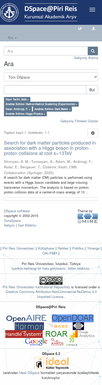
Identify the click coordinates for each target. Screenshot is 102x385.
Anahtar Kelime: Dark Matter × (53, 109)
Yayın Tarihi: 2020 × (17, 99)
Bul (92, 89)
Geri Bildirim (27, 225)
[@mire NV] (87, 218)
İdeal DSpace (29, 372)
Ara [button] (11, 37)
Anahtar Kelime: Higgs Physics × (25, 114)
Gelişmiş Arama (86, 57)
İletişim (9, 225)
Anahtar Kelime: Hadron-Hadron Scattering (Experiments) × (41, 104)
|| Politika (76, 248)
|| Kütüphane (44, 248)
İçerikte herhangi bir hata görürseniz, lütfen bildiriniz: (51, 268)
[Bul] (93, 51)
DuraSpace (12, 220)
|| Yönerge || (92, 248)
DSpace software (17, 210)
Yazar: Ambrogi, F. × (17, 109)
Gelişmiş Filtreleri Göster (79, 120)
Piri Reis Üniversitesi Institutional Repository (36, 286)
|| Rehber (61, 248)
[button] (79, 28)
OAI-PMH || (51, 253)
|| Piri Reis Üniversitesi (17, 248)
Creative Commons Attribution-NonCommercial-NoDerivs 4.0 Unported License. (51, 294)
